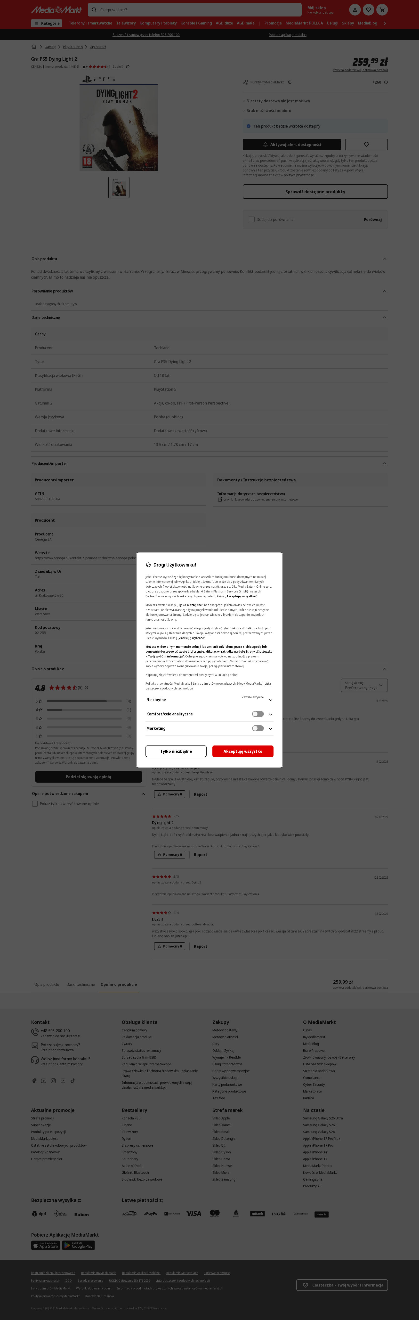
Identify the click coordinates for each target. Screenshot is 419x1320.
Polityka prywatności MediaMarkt (167, 683)
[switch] (258, 714)
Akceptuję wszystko (243, 751)
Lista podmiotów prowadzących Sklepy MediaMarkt (227, 683)
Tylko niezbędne (176, 751)
